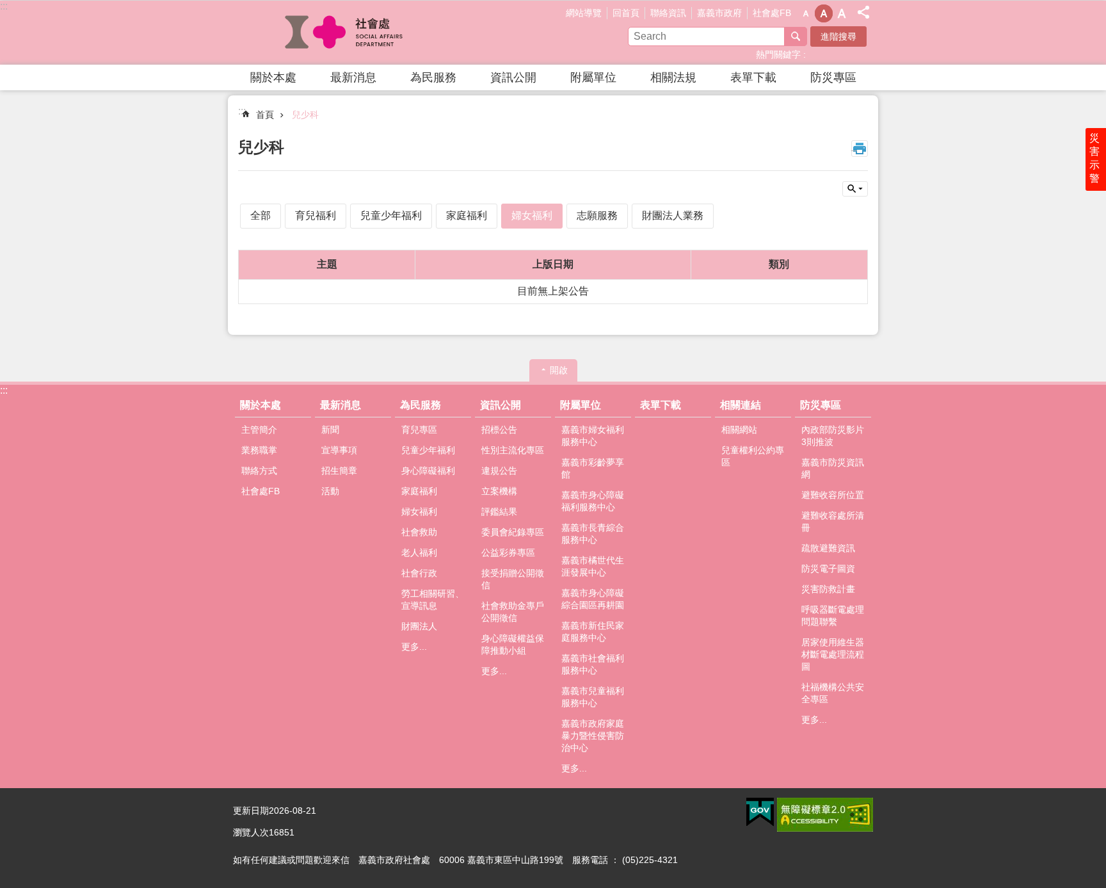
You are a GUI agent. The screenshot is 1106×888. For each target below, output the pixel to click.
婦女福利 (531, 215)
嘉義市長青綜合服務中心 (592, 533)
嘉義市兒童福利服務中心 (592, 697)
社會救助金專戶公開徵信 (512, 612)
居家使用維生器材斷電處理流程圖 (832, 654)
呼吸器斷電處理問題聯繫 (832, 615)
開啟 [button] (559, 370)
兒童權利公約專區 (752, 456)
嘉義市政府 (719, 13)
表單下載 (753, 77)
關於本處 (273, 77)
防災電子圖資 (828, 568)
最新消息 (353, 77)
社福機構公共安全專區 (832, 693)
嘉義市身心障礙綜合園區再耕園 (592, 599)
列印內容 (859, 148)
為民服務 (433, 77)
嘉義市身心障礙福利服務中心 (592, 501)
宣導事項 (339, 450)
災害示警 (1094, 158)
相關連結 (740, 405)
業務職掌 (259, 450)
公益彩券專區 (508, 552)
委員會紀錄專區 (512, 532)
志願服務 (597, 215)
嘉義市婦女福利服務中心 (592, 435)
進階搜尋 (838, 36)
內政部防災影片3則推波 (832, 435)
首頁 (265, 114)
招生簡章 (339, 470)
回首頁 (626, 13)
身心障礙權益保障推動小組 (512, 644)
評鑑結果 (499, 511)
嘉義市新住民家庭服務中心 (592, 631)
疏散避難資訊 (828, 548)
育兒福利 (315, 215)
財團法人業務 (672, 215)
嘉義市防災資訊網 (832, 468)
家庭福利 (466, 215)
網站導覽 (584, 13)
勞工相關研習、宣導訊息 (432, 599)
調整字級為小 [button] (806, 13)
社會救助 (419, 532)
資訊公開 (513, 77)
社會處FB (772, 13)
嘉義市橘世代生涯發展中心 (592, 566)
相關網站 (739, 429)
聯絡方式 (259, 470)
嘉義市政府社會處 (345, 32)
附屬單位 (593, 77)
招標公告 (499, 429)
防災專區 (833, 77)
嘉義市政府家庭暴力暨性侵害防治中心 (592, 735)
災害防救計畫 (828, 589)
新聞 (330, 429)
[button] (760, 812)
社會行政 (419, 573)
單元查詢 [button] (855, 189)
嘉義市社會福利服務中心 (592, 664)
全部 (260, 215)
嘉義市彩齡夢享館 (592, 468)
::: (4, 6)
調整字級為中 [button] (824, 13)
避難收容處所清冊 (832, 521)
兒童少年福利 (391, 215)
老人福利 (419, 552)
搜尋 (795, 36)
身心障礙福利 (428, 470)
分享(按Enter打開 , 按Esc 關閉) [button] (863, 12)
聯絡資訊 (668, 13)
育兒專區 (419, 429)
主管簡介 (259, 429)
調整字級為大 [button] (842, 13)
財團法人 (419, 626)
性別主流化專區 (512, 450)
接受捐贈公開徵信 (512, 579)
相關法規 (673, 77)
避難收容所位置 (832, 495)
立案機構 (499, 491)
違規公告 (499, 470)
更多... (414, 647)
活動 (330, 491)
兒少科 (305, 114)
